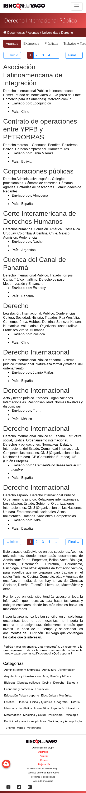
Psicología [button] (71, 714)
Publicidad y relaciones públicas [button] (25, 721)
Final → (74, 55)
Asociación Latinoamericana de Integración (32, 75)
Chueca (44, 760)
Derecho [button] (58, 682)
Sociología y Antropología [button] (65, 721)
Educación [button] (42, 689)
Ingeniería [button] (57, 708)
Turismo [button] (9, 727)
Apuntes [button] (12, 43)
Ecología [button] (72, 682)
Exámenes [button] (31, 43)
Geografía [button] (61, 702)
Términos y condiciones (43, 777)
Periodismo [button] (55, 714)
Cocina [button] (46, 682)
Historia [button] (75, 702)
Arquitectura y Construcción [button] (22, 676)
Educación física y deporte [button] (21, 695)
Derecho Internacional (36, 352)
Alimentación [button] (66, 669)
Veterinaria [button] (34, 727)
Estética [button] (9, 702)
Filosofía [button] (22, 702)
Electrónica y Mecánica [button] (56, 695)
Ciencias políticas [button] (28, 682)
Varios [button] (21, 727)
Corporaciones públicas (38, 171)
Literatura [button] (72, 708)
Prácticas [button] (51, 43)
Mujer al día (44, 764)
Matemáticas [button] (12, 714)
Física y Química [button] (41, 702)
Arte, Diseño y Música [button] (57, 676)
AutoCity (44, 756)
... (55, 55)
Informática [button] (41, 708)
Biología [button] (9, 682)
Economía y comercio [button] (18, 689)
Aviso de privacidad (43, 781)
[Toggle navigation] (77, 6)
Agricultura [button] (49, 669)
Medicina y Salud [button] (34, 714)
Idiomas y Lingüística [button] (18, 708)
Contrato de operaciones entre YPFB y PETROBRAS (40, 129)
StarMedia (43, 752)
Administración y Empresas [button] (22, 669)
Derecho (16, 306)
